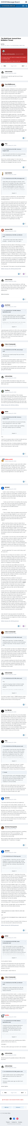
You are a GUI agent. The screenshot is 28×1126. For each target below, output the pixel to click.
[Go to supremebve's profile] (2, 173)
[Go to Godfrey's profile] (2, 391)
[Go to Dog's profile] (2, 144)
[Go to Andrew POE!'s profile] (2, 230)
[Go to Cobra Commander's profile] (2, 345)
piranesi (7, 487)
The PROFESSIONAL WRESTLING (17, 45)
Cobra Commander (10, 344)
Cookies (20, 1122)
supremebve (8, 173)
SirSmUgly (19, 178)
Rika (3, 44)
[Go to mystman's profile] (2, 305)
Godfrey (7, 390)
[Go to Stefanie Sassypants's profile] (2, 827)
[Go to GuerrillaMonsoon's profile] (2, 85)
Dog (6, 143)
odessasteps (8, 71)
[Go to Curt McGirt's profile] (2, 711)
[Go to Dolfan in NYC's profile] (2, 460)
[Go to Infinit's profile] (2, 412)
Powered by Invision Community (14, 1123)
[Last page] (26, 66)
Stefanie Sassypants (11, 827)
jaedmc (18, 1071)
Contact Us (14, 1122)
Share (7, 1107)
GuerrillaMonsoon (10, 84)
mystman (7, 305)
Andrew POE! (8, 229)
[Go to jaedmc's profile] (3, 51)
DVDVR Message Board (10, 2)
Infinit (6, 411)
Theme (8, 1122)
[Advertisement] (14, 22)
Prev (5, 66)
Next (23, 66)
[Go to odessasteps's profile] (2, 72)
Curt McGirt (19, 234)
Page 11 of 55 (14, 66)
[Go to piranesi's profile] (2, 488)
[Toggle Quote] (3, 149)
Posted (10, 73)
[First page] (2, 66)
